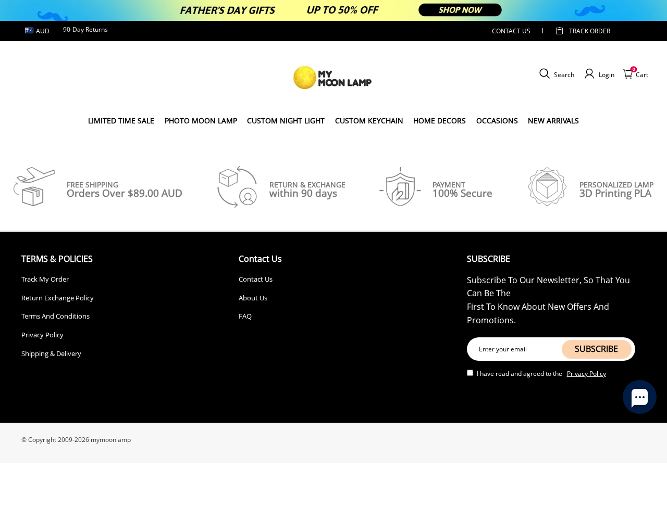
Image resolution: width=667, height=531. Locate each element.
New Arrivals (553, 120)
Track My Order (45, 279)
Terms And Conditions (55, 316)
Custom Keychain (369, 120)
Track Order (589, 31)
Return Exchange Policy (57, 297)
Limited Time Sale (121, 120)
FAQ (245, 316)
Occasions (497, 120)
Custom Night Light (286, 120)
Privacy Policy (42, 334)
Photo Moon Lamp (201, 120)
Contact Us (256, 279)
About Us (253, 297)
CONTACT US (511, 31)
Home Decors (439, 120)
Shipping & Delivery (51, 353)
